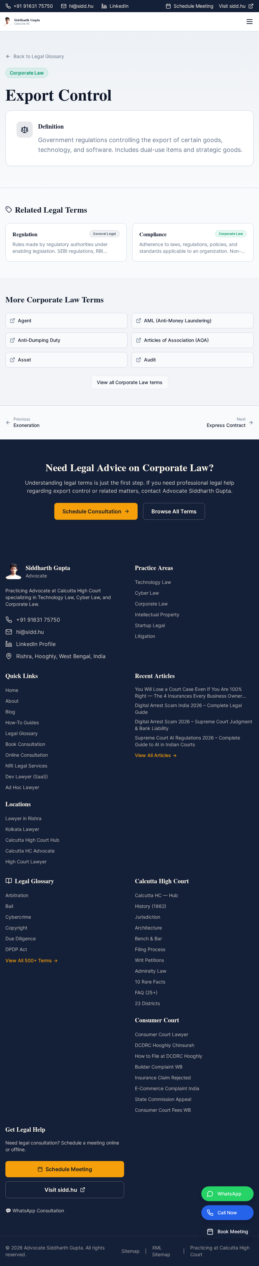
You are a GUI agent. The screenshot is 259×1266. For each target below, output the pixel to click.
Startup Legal (150, 625)
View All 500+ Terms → (31, 960)
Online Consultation (26, 755)
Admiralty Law (150, 971)
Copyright (16, 928)
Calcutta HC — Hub (156, 895)
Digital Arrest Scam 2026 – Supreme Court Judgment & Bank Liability (193, 725)
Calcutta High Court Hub (32, 840)
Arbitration (16, 895)
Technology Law (153, 582)
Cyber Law (147, 593)
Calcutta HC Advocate (30, 851)
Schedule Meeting (193, 6)
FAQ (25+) (146, 992)
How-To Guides (22, 722)
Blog (10, 712)
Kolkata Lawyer (22, 829)
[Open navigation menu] (249, 21)
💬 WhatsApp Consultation (34, 1210)
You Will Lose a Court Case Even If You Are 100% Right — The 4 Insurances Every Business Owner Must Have (188, 692)
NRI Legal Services (26, 766)
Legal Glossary (21, 733)
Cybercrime (18, 917)
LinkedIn (119, 6)
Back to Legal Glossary (38, 56)
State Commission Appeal (163, 1099)
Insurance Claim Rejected (163, 1077)
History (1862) (150, 906)
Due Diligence (20, 938)
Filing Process (150, 949)
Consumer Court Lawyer (161, 1034)
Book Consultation (25, 744)
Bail (9, 906)
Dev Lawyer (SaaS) (26, 776)
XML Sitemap (161, 1251)
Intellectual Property (157, 614)
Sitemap (130, 1251)
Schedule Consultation (91, 511)
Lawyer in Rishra (23, 818)
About (12, 701)
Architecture (148, 928)
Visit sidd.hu (232, 6)
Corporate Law (151, 604)
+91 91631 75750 (33, 6)
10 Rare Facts (150, 982)
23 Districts (147, 1003)
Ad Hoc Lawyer (22, 787)
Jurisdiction (147, 917)
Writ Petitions (149, 960)
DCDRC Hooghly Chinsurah (164, 1045)
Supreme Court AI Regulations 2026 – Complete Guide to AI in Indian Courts (187, 741)
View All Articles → (156, 755)
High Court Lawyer (26, 861)
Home (11, 690)
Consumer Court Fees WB (163, 1110)
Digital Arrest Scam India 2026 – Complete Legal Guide (188, 708)
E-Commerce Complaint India (167, 1088)
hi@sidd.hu (81, 6)
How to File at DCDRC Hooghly (168, 1056)
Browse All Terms (174, 511)
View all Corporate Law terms (130, 382)
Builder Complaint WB (158, 1067)
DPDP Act (16, 949)
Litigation (145, 636)
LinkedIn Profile (36, 644)
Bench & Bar (148, 938)
